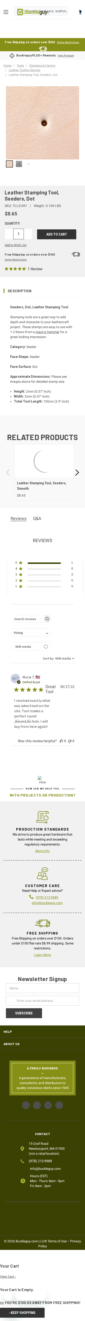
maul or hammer (47, 332)
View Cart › (8, 1276)
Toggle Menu (7, 12)
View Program (66, 55)
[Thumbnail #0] (9, 163)
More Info (42, 851)
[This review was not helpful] (69, 740)
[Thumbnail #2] (28, 163)
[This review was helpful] (61, 740)
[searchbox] (27, 618)
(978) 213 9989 (47, 897)
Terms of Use (57, 1241)
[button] (42, 290)
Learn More (42, 955)
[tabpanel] (45, 472)
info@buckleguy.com (47, 903)
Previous (8, 472)
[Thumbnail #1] (18, 163)
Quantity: (13, 223)
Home (33, 12)
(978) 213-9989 (40, 1161)
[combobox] (31, 632)
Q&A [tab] (37, 518)
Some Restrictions (68, 42)
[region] (42, 163)
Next (76, 472)
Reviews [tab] (18, 518)
